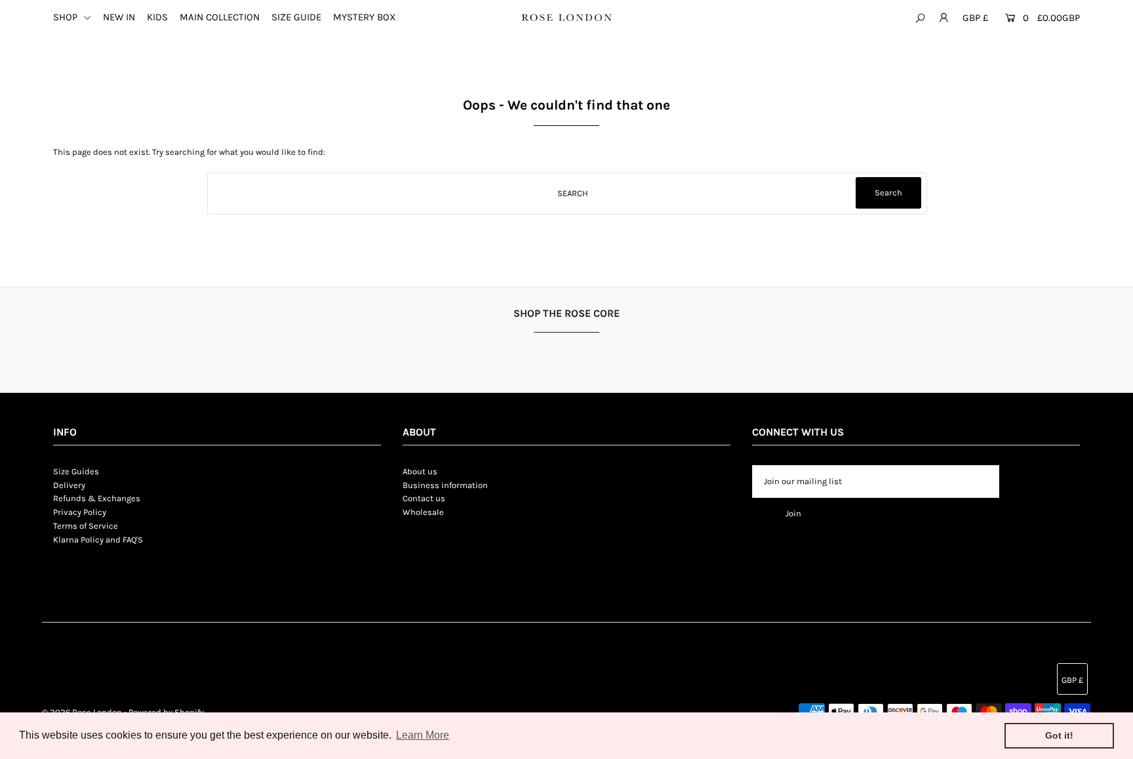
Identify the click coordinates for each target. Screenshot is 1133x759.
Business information (445, 485)
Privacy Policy (79, 512)
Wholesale (423, 512)
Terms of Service (85, 526)
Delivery (69, 485)
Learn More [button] (422, 735)
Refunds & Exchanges (96, 498)
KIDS (157, 17)
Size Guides (76, 471)
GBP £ (975, 18)
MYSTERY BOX (364, 17)
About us (420, 471)
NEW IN (119, 17)
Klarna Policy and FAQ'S (98, 539)
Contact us (424, 498)
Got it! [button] (1059, 735)
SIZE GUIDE (296, 17)
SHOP (66, 17)
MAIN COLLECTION (220, 17)
